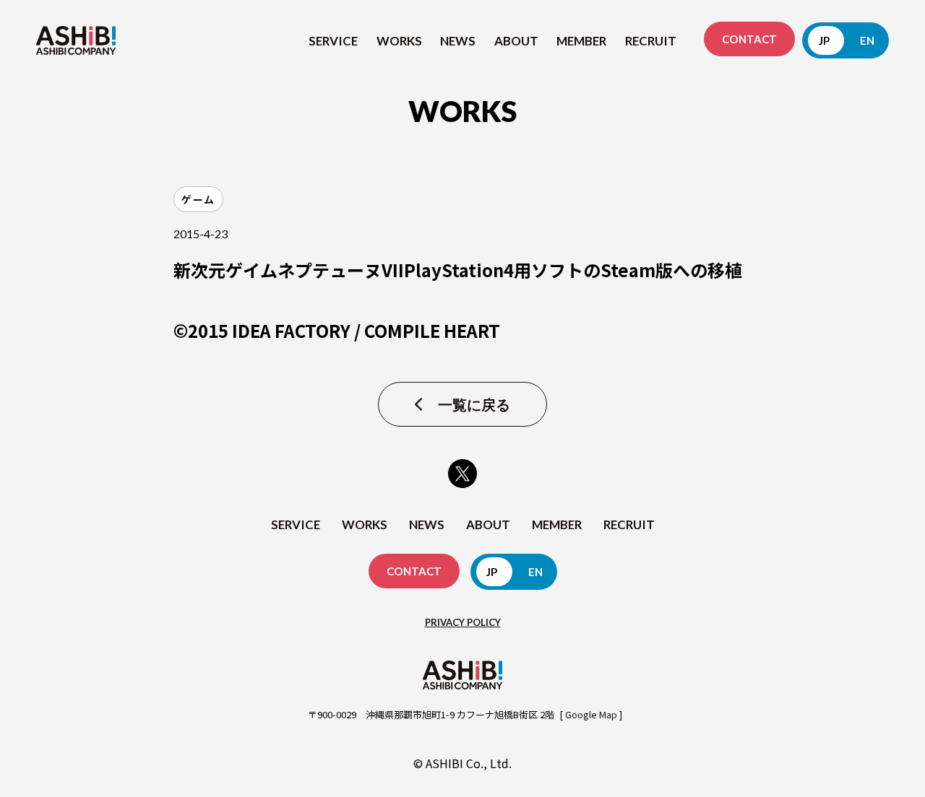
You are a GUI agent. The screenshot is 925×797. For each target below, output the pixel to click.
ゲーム (198, 199)
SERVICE (333, 40)
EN (867, 40)
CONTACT (749, 38)
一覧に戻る (474, 404)
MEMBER (581, 40)
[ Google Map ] (590, 714)
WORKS (399, 40)
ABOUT (516, 40)
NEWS (458, 40)
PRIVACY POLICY (463, 622)
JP (824, 40)
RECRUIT (650, 40)
